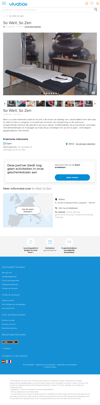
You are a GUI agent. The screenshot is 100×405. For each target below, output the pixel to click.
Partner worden (8, 320)
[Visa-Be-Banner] (9, 343)
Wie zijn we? (7, 273)
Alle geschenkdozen (10, 284)
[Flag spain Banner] (3, 361)
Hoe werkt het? (8, 308)
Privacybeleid (28, 365)
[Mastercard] (16, 343)
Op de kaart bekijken (33, 27)
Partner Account (9, 324)
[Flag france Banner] (10, 361)
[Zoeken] (95, 9)
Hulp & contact (8, 300)
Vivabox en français (9, 288)
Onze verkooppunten (10, 280)
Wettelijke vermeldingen (67, 365)
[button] (6, 62)
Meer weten (72, 177)
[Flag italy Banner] (6, 361)
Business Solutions (9, 328)
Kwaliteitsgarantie (9, 277)
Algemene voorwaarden (45, 365)
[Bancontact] (4, 343)
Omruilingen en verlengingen (14, 304)
